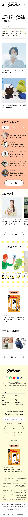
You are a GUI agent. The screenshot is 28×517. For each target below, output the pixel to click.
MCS (17, 508)
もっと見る (14, 183)
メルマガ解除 (14, 440)
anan (3, 504)
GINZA (24, 504)
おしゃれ (4, 397)
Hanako (4, 506)
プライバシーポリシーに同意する (15, 423)
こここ (13, 508)
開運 (3, 400)
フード (3, 399)
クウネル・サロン (8, 508)
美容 (16, 395)
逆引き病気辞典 (19, 404)
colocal (19, 506)
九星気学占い (18, 402)
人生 (16, 400)
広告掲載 (11, 509)
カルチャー (17, 399)
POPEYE (12, 504)
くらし (16, 397)
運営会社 (20, 478)
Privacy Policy (17, 509)
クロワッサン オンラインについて (9, 478)
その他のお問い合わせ (14, 480)
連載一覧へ (14, 357)
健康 (3, 395)
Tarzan (14, 506)
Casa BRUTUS (18, 504)
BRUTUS (7, 504)
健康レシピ (4, 404)
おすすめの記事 (5, 402)
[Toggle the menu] (3, 5)
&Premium (9, 506)
